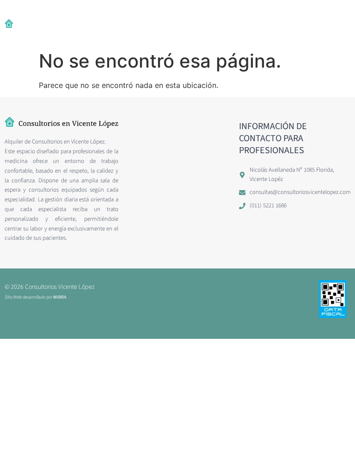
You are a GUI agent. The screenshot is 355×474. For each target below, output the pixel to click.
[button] (122, 23)
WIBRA (59, 297)
